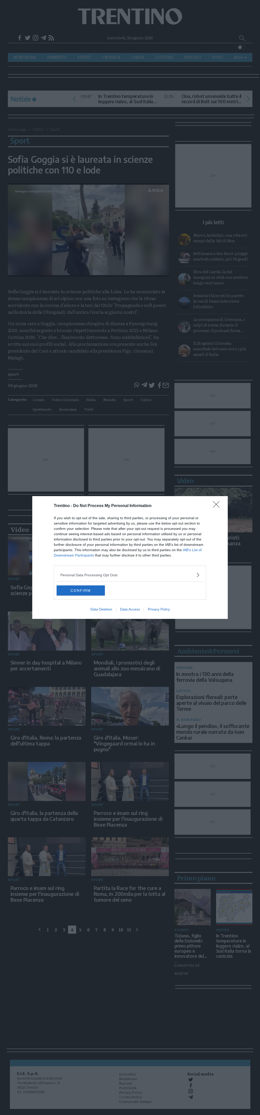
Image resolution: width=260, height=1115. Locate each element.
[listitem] (130, 575)
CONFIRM (81, 590)
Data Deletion (101, 609)
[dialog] (130, 557)
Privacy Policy (159, 609)
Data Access (130, 609)
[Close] (218, 506)
